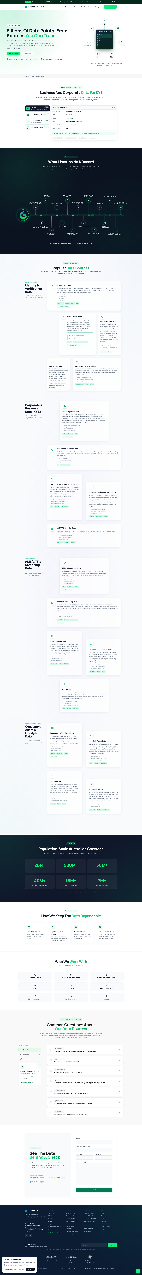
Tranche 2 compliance (89, 1216)
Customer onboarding (89, 1221)
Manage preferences (10, 1269)
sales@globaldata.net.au (32, 1225)
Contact (114, 1)
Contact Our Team (26, 1082)
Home (27, 76)
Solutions (59, 7)
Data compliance (105, 1226)
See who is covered (83, 2)
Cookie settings (113, 1268)
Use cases (68, 7)
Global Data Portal (53, 1232)
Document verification (72, 1231)
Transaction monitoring (90, 1218)
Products (50, 7)
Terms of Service (87, 1249)
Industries (87, 7)
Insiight (50, 1224)
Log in (98, 7)
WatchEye (51, 1213)
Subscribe (112, 1245)
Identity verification (71, 1213)
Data (76, 7)
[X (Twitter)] (30, 1235)
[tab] (37, 108)
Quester (50, 1229)
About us (103, 1213)
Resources (103, 1)
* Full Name (78, 1138)
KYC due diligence (70, 1218)
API (81, 7)
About (108, 1)
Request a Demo (110, 7)
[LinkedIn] (26, 1235)
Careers (103, 1216)
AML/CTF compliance (71, 1221)
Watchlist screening (89, 1213)
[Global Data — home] (31, 7)
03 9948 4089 (29, 1223)
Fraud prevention (70, 1224)
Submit (94, 1190)
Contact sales (27, 53)
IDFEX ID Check (52, 1216)
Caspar (50, 1221)
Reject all (21, 1269)
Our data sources (106, 1224)
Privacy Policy (77, 1249)
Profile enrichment (88, 1228)
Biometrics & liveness (71, 1216)
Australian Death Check (54, 1226)
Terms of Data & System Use (101, 1268)
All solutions (69, 1234)
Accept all (30, 1269)
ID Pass (50, 1218)
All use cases (87, 1231)
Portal (43, 7)
